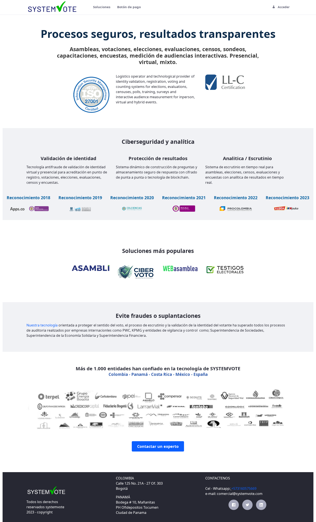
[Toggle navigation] (85, 7)
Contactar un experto (158, 446)
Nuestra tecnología (42, 325)
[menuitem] (101, 7)
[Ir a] (53, 7)
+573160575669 (243, 488)
